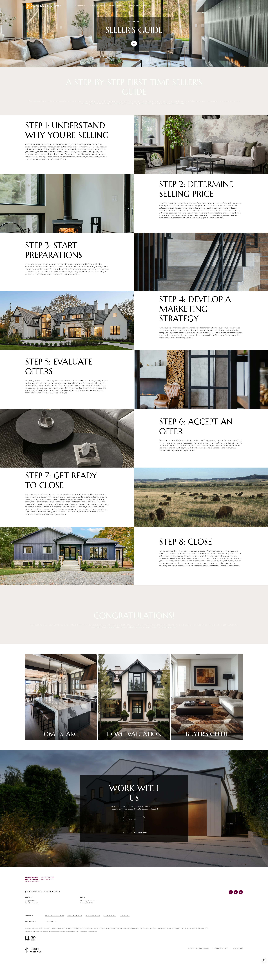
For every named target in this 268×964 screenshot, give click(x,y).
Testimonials (50, 921)
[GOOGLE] (241, 892)
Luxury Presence (203, 948)
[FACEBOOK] (231, 892)
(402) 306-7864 (140, 832)
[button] (134, 819)
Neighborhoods (98, 6)
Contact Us (148, 6)
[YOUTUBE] (236, 892)
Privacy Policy (238, 948)
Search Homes (115, 6)
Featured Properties (54, 915)
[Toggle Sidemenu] (241, 6)
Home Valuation (132, 6)
